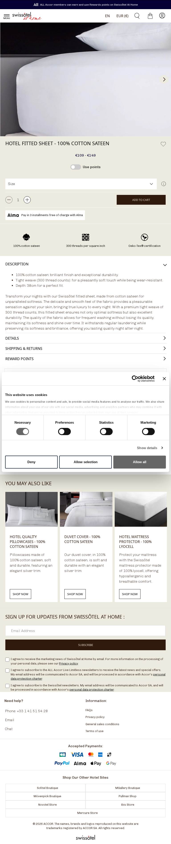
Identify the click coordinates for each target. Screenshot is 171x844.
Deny (31, 462)
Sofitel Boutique (47, 787)
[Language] (106, 15)
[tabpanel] (85, 302)
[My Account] (162, 15)
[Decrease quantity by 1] (8, 199)
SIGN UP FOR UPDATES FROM (65, 616)
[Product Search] (135, 15)
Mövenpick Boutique (47, 796)
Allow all (139, 462)
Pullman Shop (127, 796)
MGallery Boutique (127, 787)
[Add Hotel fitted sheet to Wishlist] (163, 144)
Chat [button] (9, 729)
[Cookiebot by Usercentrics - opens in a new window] (135, 378)
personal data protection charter (91, 689)
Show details (147, 448)
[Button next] (163, 79)
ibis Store (127, 804)
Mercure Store (87, 813)
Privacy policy (68, 663)
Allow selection (86, 462)
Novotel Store (47, 804)
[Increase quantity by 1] (27, 199)
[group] (85, 79)
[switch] (64, 431)
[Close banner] (164, 378)
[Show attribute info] (163, 184)
